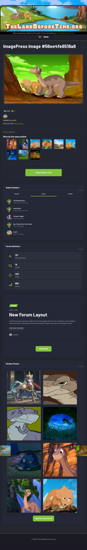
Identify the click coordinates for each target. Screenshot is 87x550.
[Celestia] (24, 387)
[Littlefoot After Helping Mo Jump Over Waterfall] (24, 496)
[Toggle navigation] (43, 36)
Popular (70, 194)
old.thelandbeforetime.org (65, 33)
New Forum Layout (28, 314)
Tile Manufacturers (19, 200)
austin (13, 120)
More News (43, 349)
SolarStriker (17, 208)
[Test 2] (60, 423)
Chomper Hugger (18, 216)
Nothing (13, 305)
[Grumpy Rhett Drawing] (60, 387)
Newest (16, 194)
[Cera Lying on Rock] (60, 496)
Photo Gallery (19, 124)
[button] (43, 172)
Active (43, 194)
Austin (15, 232)
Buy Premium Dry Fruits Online (22, 224)
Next (13, 132)
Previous (6, 132)
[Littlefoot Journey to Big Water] (60, 459)
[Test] (24, 459)
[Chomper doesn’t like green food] (24, 423)
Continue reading (16, 328)
